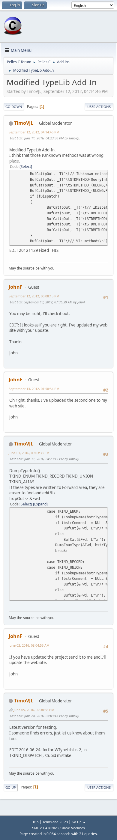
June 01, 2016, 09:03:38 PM (29, 453)
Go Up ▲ (79, 822)
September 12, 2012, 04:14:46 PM (34, 132)
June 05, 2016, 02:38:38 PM (34, 709)
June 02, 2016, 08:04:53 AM (29, 645)
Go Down (13, 106)
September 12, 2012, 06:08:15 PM (34, 296)
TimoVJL (23, 123)
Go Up (10, 787)
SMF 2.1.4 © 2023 (45, 828)
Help (35, 822)
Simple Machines (72, 828)
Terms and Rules (55, 822)
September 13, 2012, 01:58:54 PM (34, 388)
